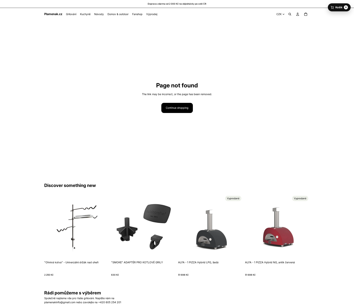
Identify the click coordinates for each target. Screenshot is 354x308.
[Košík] (306, 14)
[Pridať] (103, 253)
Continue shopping (177, 107)
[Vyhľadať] (290, 14)
